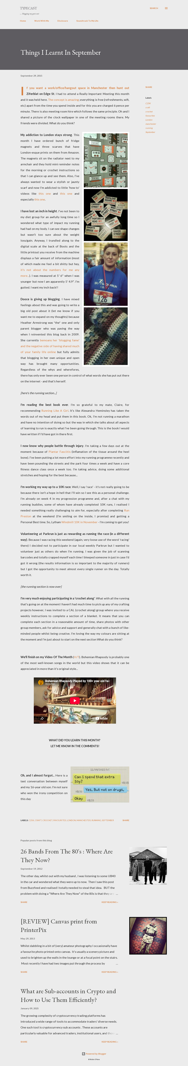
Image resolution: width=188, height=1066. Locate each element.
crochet (148, 111)
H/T (76, 657)
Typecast (28, 8)
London (148, 120)
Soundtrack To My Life (87, 21)
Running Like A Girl (54, 410)
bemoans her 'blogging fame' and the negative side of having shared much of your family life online (50, 346)
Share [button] (148, 87)
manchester (150, 124)
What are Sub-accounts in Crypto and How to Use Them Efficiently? (68, 995)
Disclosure (62, 21)
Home (23, 21)
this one (45, 193)
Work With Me (41, 21)
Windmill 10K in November (79, 522)
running (149, 128)
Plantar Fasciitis (60, 451)
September (150, 132)
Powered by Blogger (95, 1053)
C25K (148, 103)
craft (147, 107)
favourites (150, 115)
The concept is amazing (63, 99)
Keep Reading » (110, 902)
